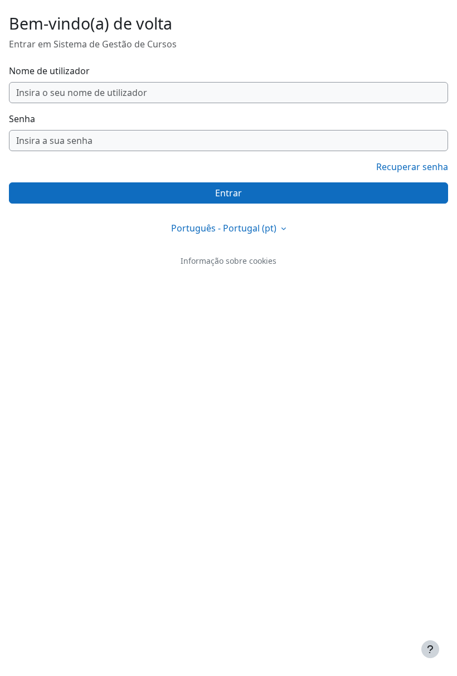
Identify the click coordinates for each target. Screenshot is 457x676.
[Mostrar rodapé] (430, 649)
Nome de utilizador (49, 71)
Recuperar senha (412, 167)
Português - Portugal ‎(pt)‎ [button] (225, 228)
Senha (22, 119)
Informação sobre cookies (228, 260)
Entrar (228, 193)
